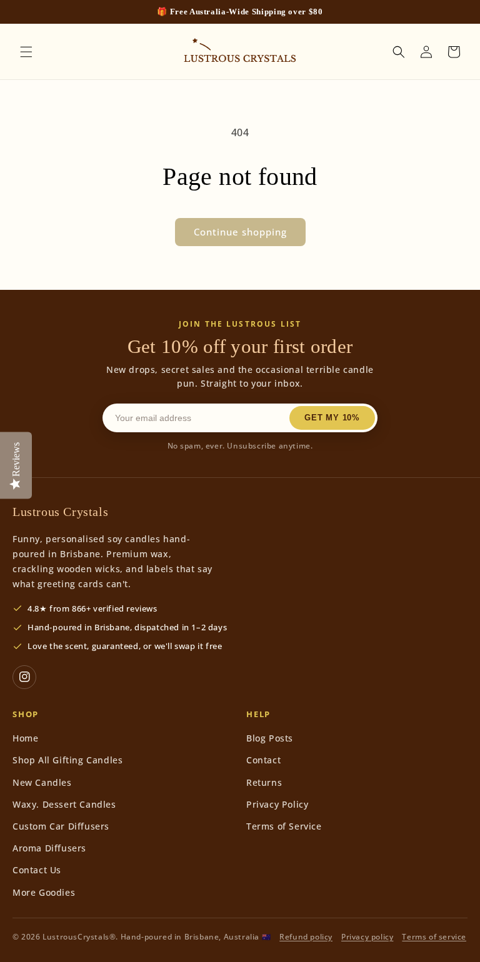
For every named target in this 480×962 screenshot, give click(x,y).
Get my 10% (332, 417)
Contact (263, 760)
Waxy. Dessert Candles (64, 804)
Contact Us (36, 870)
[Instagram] (24, 677)
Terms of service (434, 936)
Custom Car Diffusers (60, 826)
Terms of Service (284, 826)
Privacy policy (367, 936)
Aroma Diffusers (49, 848)
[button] (26, 52)
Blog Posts (269, 738)
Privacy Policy (277, 804)
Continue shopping (240, 232)
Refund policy (305, 936)
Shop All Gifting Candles (67, 760)
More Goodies (43, 892)
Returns (264, 782)
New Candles (42, 782)
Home (25, 738)
